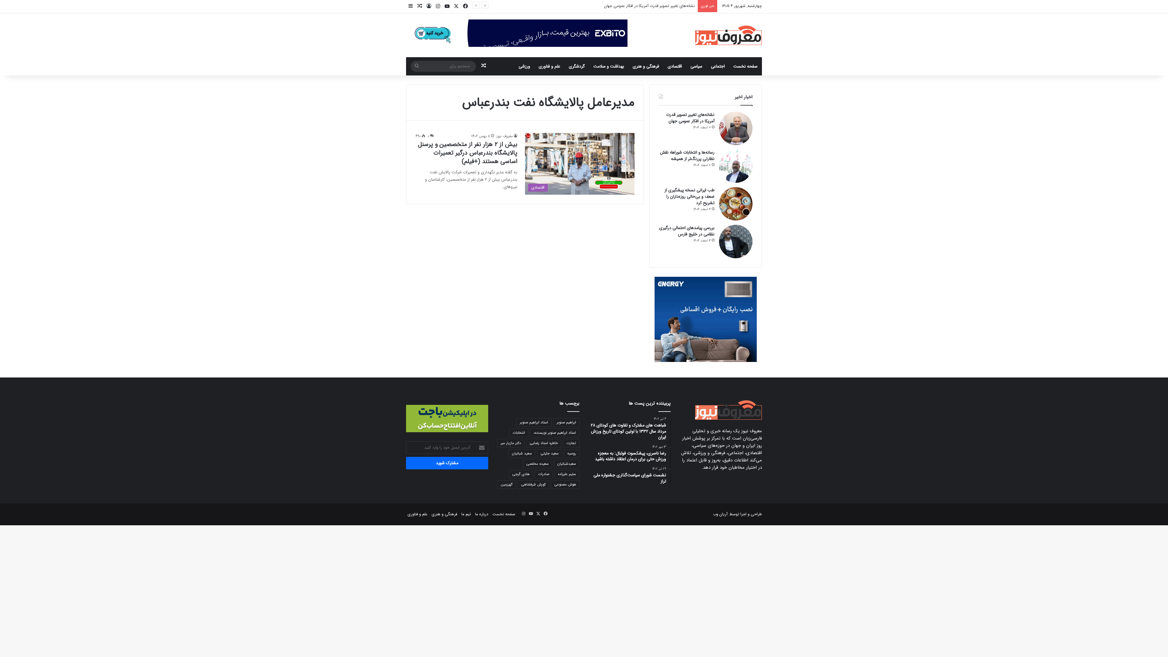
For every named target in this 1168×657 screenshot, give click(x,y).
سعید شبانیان (522, 453)
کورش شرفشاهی (533, 484)
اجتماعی (718, 66)
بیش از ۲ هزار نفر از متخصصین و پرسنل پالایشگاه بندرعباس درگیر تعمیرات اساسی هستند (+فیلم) (467, 153)
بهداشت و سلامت (608, 66)
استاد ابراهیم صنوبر (534, 422)
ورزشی (524, 66)
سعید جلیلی (550, 453)
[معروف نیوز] (728, 35)
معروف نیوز (504, 136)
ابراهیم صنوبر (566, 422)
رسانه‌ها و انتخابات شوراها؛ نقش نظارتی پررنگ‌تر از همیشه (647, 6)
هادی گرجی (521, 474)
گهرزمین (507, 484)
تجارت (571, 443)
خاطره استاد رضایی (544, 443)
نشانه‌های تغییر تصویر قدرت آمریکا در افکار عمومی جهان (690, 117)
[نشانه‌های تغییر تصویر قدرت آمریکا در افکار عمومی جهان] (736, 128)
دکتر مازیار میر (511, 443)
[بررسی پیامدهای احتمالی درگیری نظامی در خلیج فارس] (736, 241)
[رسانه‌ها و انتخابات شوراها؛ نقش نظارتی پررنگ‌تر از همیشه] (736, 166)
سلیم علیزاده (567, 474)
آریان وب (720, 514)
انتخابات (519, 433)
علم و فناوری (549, 66)
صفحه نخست (745, 66)
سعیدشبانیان (566, 464)
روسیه (571, 453)
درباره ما (481, 514)
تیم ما (466, 514)
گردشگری (577, 66)
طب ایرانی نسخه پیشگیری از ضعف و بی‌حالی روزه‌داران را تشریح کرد (689, 196)
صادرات (543, 474)
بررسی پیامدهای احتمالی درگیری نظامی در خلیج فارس (686, 231)
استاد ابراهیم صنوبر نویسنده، (555, 433)
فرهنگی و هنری (646, 66)
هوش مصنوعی (565, 484)
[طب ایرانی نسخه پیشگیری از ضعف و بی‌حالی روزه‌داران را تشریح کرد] (736, 204)
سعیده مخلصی (537, 464)
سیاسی (696, 66)
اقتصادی (675, 66)
